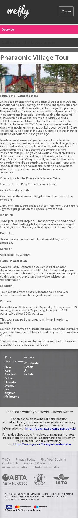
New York (7, 369)
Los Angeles (9, 391)
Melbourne (11, 397)
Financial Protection (38, 463)
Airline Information (15, 467)
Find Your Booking (53, 459)
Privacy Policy (25, 459)
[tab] (66, 11)
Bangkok (10, 374)
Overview (8, 29)
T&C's (6, 459)
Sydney (9, 386)
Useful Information (47, 467)
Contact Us (10, 463)
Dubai (8, 378)
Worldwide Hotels (31, 365)
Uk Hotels (28, 372)
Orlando (10, 382)
